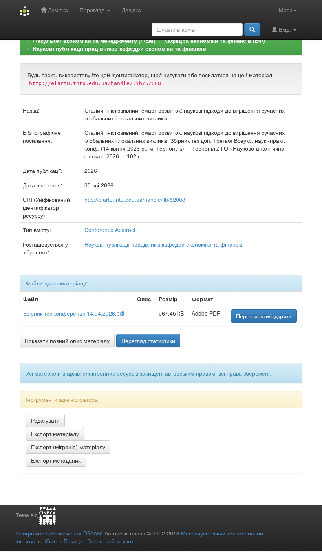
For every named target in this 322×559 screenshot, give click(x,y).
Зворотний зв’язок (111, 541)
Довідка (131, 10)
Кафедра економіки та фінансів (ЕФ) (214, 40)
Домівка (57, 10)
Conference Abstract (109, 230)
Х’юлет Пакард (63, 541)
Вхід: (285, 29)
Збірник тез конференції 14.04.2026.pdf (73, 313)
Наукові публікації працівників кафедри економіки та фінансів (119, 48)
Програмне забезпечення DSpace (59, 533)
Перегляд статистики (148, 341)
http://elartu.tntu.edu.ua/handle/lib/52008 (134, 199)
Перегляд (93, 10)
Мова (286, 10)
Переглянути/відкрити (264, 316)
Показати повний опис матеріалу (67, 341)
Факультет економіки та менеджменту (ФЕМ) (94, 40)
